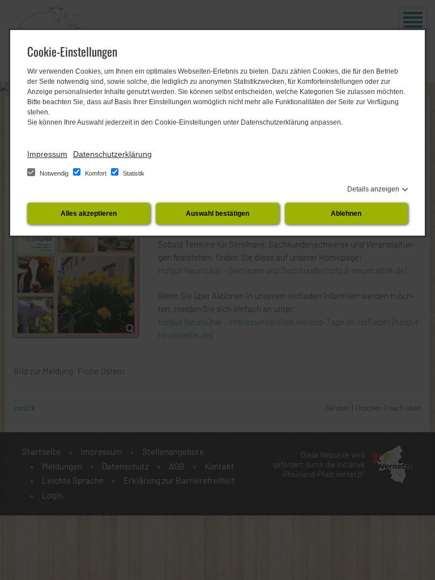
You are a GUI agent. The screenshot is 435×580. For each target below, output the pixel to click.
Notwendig (54, 173)
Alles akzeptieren (89, 214)
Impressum (47, 154)
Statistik (132, 173)
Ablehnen (346, 214)
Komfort (95, 173)
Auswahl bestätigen (217, 214)
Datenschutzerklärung (112, 154)
